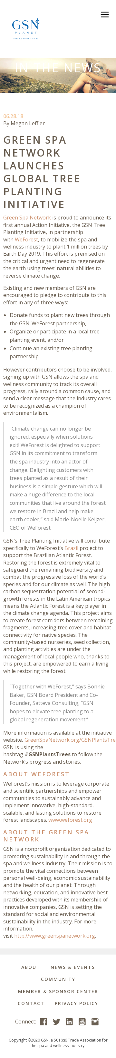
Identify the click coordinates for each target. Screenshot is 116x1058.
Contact (31, 1003)
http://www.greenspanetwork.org (54, 935)
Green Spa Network (27, 217)
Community (58, 979)
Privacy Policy (76, 1003)
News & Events (73, 967)
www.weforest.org (70, 819)
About (30, 967)
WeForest (26, 239)
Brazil (71, 548)
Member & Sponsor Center (58, 991)
